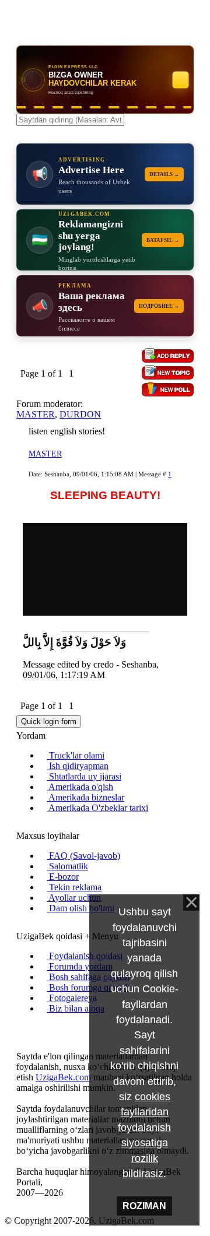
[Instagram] (19, 1028)
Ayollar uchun (74, 898)
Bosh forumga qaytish (88, 987)
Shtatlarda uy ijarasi (84, 776)
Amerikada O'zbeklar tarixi (97, 808)
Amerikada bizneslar (85, 797)
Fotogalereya (72, 998)
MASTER (35, 414)
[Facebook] (29, 1028)
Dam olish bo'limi (80, 908)
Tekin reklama (74, 887)
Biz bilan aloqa (75, 1008)
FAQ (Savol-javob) (83, 856)
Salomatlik (67, 866)
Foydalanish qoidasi (85, 956)
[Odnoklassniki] (38, 1028)
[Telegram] (47, 1028)
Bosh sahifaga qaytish (88, 977)
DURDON (80, 414)
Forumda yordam (80, 966)
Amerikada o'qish (80, 787)
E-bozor (63, 877)
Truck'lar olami (75, 755)
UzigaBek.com (63, 1077)
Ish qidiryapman (77, 766)
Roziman (144, 1206)
